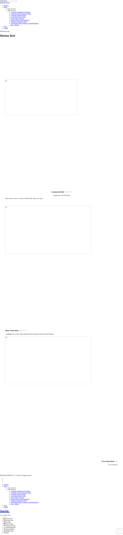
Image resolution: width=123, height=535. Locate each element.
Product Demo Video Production (20, 499)
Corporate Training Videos (18, 494)
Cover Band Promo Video (18, 496)
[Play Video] (32, 186)
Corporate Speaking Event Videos (20, 491)
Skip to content (4, 510)
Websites (6, 484)
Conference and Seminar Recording (21, 493)
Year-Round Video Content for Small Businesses (25, 502)
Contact (6, 507)
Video (5, 486)
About (5, 505)
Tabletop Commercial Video (19, 501)
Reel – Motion (15, 504)
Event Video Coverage (17, 497)
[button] (4, 512)
